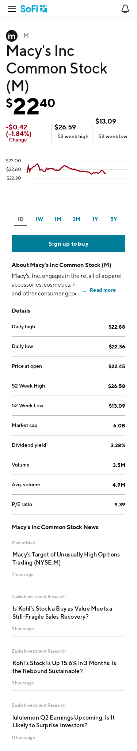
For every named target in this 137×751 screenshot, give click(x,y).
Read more (103, 290)
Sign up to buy (68, 243)
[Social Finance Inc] (34, 9)
